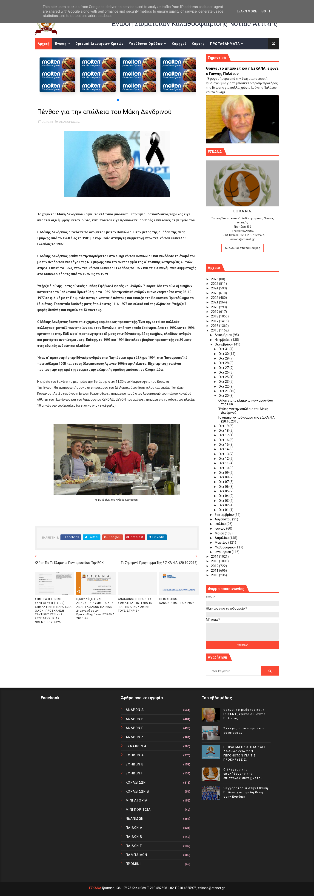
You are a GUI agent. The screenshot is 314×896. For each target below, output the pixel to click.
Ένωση (60, 44)
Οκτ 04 (224, 496)
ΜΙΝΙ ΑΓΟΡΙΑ (137, 800)
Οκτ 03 (224, 500)
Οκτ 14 (224, 449)
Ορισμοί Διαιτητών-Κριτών (99, 44)
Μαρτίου (221, 542)
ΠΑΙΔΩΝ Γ (134, 846)
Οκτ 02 (224, 505)
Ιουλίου (220, 524)
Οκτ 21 (224, 391)
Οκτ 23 (224, 381)
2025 (215, 283)
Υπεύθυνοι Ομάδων (146, 44)
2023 (215, 293)
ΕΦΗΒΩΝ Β (135, 764)
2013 (215, 561)
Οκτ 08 (224, 477)
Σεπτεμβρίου (224, 514)
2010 (215, 575)
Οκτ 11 (224, 463)
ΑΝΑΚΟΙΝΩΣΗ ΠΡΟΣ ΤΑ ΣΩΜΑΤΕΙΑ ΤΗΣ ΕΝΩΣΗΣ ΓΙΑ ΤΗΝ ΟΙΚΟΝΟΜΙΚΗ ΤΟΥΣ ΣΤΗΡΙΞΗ (135, 604)
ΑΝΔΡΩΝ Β (135, 719)
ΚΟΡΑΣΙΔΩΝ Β (137, 791)
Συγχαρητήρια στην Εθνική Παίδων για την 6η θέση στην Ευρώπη (245, 792)
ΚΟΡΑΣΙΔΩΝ (136, 782)
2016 (215, 326)
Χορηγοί (179, 44)
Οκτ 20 (224, 395)
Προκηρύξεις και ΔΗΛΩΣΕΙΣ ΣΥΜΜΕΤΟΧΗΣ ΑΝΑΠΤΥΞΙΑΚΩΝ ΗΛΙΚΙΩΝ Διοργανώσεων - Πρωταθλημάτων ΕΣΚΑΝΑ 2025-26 (95, 608)
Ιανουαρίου (223, 552)
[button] (118, 100)
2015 (215, 330)
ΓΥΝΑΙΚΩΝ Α (136, 746)
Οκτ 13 (224, 454)
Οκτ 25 (224, 377)
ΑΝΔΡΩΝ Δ (135, 737)
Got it (266, 11)
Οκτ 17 (224, 435)
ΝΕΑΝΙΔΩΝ (135, 818)
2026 (215, 279)
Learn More (247, 11)
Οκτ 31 (224, 349)
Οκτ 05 (224, 491)
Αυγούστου (223, 519)
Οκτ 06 (224, 486)
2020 (215, 307)
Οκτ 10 (224, 468)
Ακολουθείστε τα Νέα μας (242, 248)
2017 (215, 321)
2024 (215, 288)
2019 (215, 312)
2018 (215, 316)
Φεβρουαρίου (225, 547)
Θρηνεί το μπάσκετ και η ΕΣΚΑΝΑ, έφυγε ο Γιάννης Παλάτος (244, 714)
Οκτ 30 (224, 354)
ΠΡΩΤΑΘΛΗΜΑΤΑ (225, 44)
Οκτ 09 (224, 472)
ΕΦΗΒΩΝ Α (135, 755)
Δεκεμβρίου (224, 335)
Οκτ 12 (224, 458)
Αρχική (43, 44)
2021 (215, 302)
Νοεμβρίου (223, 340)
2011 (215, 570)
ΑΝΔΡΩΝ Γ (134, 728)
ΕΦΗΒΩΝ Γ (134, 773)
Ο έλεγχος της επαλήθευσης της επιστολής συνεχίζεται (242, 773)
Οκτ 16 (224, 440)
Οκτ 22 (224, 386)
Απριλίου (222, 538)
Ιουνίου (220, 528)
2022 (215, 298)
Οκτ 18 (224, 430)
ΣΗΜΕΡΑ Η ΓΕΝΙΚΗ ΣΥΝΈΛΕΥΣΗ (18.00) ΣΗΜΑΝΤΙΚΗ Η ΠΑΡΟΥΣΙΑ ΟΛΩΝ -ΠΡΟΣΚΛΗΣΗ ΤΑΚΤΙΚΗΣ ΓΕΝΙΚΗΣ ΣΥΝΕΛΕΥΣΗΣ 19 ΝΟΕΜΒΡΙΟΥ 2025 (53, 610)
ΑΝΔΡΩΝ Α (135, 710)
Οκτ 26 (224, 372)
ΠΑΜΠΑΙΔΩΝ (136, 855)
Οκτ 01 (224, 510)
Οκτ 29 (224, 358)
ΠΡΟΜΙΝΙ (133, 864)
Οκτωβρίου (223, 344)
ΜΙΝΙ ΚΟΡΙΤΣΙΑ (138, 809)
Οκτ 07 (224, 482)
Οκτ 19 (224, 426)
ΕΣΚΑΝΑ (95, 888)
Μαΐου (220, 533)
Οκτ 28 (224, 363)
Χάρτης (198, 44)
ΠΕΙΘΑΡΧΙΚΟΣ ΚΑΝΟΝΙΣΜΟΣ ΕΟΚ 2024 (177, 601)
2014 (215, 556)
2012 (215, 566)
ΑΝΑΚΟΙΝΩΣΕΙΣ (69, 121)
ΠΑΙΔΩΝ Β (134, 837)
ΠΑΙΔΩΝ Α (134, 828)
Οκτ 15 (224, 444)
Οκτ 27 (224, 368)
